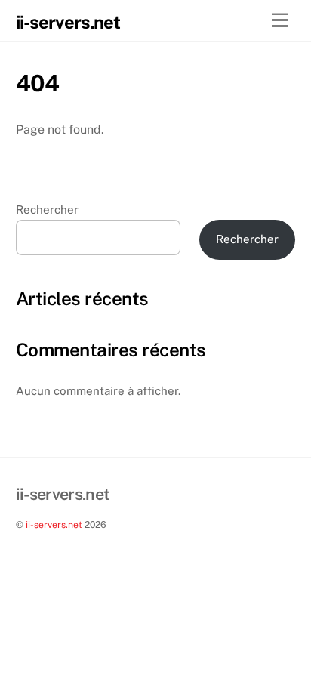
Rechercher (47, 209)
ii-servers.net (54, 524)
